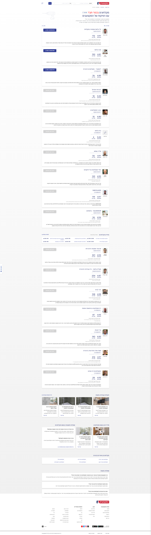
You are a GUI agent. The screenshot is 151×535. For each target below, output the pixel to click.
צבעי (54, 516)
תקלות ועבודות (92, 514)
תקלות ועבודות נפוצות (102, 395)
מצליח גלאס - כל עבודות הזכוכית (90, 269)
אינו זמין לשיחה (50, 90)
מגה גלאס (98, 50)
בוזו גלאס (98, 131)
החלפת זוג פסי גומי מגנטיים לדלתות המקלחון (57, 239)
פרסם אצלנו (106, 516)
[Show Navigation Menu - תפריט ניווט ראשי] (43, 3)
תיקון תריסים (52, 522)
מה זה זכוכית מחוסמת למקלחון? (66, 438)
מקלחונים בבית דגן (82, 459)
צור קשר (107, 518)
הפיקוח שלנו (106, 510)
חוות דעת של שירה (97, 360)
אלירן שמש (97, 151)
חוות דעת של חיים (97, 159)
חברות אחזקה (79, 522)
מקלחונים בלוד (61, 459)
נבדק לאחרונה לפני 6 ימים (96, 173)
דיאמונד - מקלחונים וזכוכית (92, 69)
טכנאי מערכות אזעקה (64, 520)
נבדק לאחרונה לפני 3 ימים (96, 134)
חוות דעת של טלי (97, 200)
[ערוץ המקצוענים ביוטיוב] (82, 526)
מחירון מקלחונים (104, 235)
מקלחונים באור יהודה (103, 459)
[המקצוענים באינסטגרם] (86, 526)
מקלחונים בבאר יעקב (103, 462)
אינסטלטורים (79, 510)
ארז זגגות (98, 330)
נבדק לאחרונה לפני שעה (96, 272)
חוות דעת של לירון (97, 58)
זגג (81, 520)
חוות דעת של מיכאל (96, 179)
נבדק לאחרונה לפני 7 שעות (96, 72)
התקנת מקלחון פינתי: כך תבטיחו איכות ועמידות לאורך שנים (85, 438)
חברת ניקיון (66, 508)
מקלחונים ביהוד (82, 462)
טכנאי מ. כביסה (65, 514)
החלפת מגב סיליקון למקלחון (80, 238)
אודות (108, 508)
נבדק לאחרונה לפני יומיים (96, 33)
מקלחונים (102, 7)
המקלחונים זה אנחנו (94, 371)
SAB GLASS (97, 190)
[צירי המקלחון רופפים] (101, 401)
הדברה (81, 516)
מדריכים (93, 512)
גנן (81, 512)
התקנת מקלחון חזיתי (103, 241)
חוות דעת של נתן (97, 99)
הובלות (81, 518)
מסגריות (53, 510)
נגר (54, 512)
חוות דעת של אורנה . (96, 258)
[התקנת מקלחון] (50, 401)
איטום (81, 508)
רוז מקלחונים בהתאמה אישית (91, 308)
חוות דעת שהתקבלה (96, 79)
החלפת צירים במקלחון (59, 241)
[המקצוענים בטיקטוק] (88, 526)
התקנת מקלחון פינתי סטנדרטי (102, 238)
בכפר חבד (93, 12)
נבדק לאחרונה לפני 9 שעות (95, 51)
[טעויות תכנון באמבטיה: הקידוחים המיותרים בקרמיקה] (101, 431)
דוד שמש (80, 514)
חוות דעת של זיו (97, 220)
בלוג (94, 516)
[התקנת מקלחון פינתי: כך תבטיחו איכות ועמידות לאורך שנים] (84, 431)
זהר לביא (98, 290)
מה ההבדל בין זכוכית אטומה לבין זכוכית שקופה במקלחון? (60, 429)
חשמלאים (66, 510)
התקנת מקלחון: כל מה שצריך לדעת (51, 407)
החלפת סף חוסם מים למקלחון (80, 241)
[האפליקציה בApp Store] (94, 526)
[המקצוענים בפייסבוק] (84, 526)
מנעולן (53, 508)
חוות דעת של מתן (97, 140)
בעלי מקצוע (107, 7)
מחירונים (93, 508)
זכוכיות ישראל (96, 90)
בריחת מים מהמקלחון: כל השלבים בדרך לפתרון (68, 407)
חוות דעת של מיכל (97, 318)
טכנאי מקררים (65, 522)
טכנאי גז (66, 512)
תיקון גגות (53, 520)
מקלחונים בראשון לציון (59, 462)
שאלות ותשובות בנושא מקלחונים (65, 425)
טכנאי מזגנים (65, 516)
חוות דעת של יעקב (97, 39)
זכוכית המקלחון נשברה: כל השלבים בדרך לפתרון (84, 407)
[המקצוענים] (103, 3)
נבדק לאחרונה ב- (95, 93)
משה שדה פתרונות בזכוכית (92, 351)
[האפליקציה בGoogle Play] (100, 526)
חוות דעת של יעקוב (97, 381)
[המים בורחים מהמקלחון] (67, 401)
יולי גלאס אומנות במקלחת (92, 29)
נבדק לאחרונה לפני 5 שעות (95, 194)
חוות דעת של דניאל (97, 120)
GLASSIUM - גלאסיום (93, 211)
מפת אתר (107, 533)
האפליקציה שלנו (106, 512)
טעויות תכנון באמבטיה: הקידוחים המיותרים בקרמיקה (102, 438)
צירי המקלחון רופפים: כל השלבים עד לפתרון (102, 407)
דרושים (107, 514)
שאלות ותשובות (92, 510)
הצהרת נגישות (91, 533)
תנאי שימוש (100, 533)
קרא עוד (96, 415)
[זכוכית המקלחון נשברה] (84, 401)
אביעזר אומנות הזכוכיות (93, 249)
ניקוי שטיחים (52, 514)
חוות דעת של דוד (97, 340)
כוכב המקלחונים (95, 110)
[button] (44, 26)
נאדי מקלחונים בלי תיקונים (92, 170)
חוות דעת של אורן (97, 279)
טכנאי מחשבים (65, 518)
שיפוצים (53, 518)
